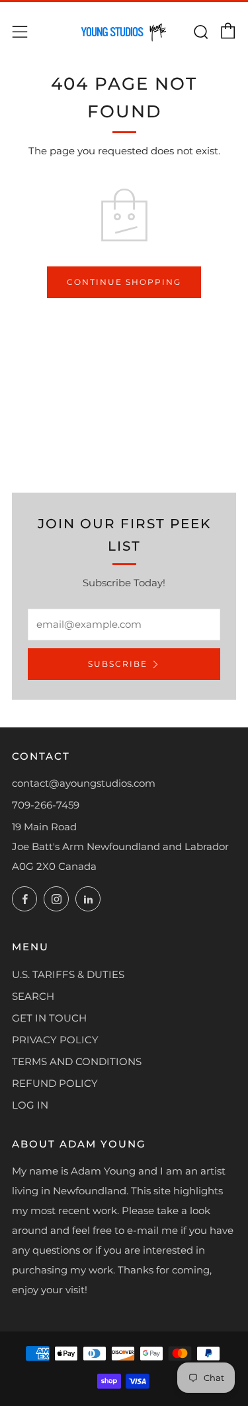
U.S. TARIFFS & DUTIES (68, 974)
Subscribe (117, 664)
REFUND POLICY (55, 1083)
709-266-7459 (45, 805)
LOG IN (30, 1105)
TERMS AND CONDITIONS (77, 1061)
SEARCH (33, 996)
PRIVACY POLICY (55, 1039)
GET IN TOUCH (49, 1018)
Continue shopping (124, 282)
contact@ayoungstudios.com (83, 783)
